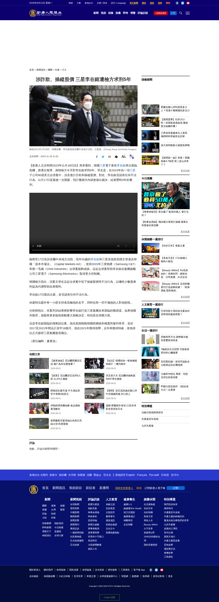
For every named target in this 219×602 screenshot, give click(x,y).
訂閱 (175, 488)
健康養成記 (129, 516)
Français (142, 475)
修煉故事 (168, 552)
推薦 (118, 13)
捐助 (152, 3)
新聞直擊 (74, 520)
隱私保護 (73, 569)
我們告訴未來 (170, 504)
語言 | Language (118, 3)
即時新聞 (46, 527)
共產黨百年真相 (150, 419)
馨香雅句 (110, 516)
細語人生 (92, 548)
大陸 (44, 517)
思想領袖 (92, 520)
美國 (44, 509)
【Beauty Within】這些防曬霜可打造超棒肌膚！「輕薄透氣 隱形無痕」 (175, 287)
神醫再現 (128, 520)
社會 (57, 69)
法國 (89, 475)
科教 (53, 517)
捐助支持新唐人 (124, 488)
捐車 (160, 3)
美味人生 (148, 520)
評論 (44, 513)
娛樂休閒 (149, 499)
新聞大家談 (93, 504)
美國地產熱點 (112, 532)
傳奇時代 (168, 508)
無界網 (146, 576)
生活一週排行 (150, 330)
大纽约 (44, 475)
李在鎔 (121, 165)
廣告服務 (112, 569)
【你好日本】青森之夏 (173, 245)
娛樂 (62, 505)
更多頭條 (185, 170)
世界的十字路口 (96, 536)
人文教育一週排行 (152, 304)
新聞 (96, 13)
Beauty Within (151, 524)
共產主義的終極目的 (174, 516)
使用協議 (86, 569)
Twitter (182, 3)
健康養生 (129, 499)
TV (174, 13)
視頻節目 (75, 488)
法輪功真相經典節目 (152, 412)
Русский (154, 475)
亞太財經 (74, 544)
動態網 (135, 576)
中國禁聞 (74, 512)
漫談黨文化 (169, 548)
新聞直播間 (161, 13)
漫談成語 (110, 520)
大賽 (79, 3)
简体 (105, 3)
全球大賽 (58, 535)
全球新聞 (74, 504)
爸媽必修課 (111, 524)
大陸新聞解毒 (94, 544)
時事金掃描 (93, 512)
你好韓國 (148, 512)
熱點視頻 (58, 523)
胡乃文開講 (129, 512)
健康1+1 (128, 504)
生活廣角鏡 (149, 504)
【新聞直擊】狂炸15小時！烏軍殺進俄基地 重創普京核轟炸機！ (174, 122)
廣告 (144, 3)
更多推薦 (185, 231)
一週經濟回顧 (77, 532)
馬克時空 (92, 540)
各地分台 (89, 3)
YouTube (188, 3)
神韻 (71, 3)
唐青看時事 (93, 532)
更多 (170, 576)
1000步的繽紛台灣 (152, 538)
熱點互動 (92, 508)
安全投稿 (99, 569)
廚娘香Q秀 (149, 532)
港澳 (53, 505)
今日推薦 (147, 178)
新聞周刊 (74, 524)
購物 (168, 3)
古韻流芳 (110, 512)
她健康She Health (133, 508)
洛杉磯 (63, 475)
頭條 (110, 13)
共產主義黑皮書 (172, 540)
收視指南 (61, 569)
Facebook (177, 3)
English (130, 475)
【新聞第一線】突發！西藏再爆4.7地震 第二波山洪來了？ (175, 161)
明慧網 (124, 576)
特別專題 (147, 406)
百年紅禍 (168, 532)
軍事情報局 (93, 528)
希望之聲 (91, 576)
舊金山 (97, 475)
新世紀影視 (158, 576)
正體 (99, 3)
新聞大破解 (93, 524)
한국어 (175, 475)
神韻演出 (46, 535)
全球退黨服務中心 (109, 576)
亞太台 (107, 475)
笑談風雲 (110, 508)
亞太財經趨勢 (77, 540)
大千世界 (148, 528)
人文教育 (111, 499)
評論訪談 (143, 13)
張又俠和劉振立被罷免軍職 (175, 145)
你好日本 (148, 508)
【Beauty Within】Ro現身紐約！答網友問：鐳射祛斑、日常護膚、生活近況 (174, 273)
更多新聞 (185, 297)
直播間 (104, 488)
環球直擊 (74, 508)
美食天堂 (148, 516)
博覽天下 (46, 531)
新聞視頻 (76, 499)
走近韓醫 (128, 524)
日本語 (165, 475)
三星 (102, 165)
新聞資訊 (40, 69)
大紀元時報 (64, 576)
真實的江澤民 (170, 528)
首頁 (31, 69)
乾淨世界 (78, 576)
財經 (53, 513)
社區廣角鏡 (75, 536)
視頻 (103, 13)
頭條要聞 (46, 523)
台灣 (53, 509)
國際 (50, 69)
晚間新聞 (74, 516)
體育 (62, 509)
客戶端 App (139, 569)
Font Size (123, 156)
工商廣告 (168, 556)
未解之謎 (110, 504)
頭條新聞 (147, 79)
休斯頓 (81, 475)
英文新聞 (134, 3)
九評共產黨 (148, 425)
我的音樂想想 (150, 544)
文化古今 (110, 528)
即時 (125, 13)
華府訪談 (74, 528)
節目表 (90, 488)
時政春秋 (92, 516)
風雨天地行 (169, 536)
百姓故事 (168, 544)
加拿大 (53, 475)
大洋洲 (72, 475)
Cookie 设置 (109, 597)
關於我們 (48, 569)
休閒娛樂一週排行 (152, 239)
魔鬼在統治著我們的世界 (176, 520)
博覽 (132, 13)
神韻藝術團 (49, 576)
